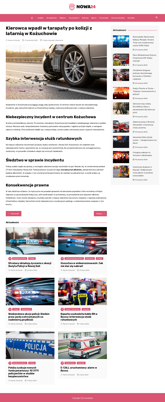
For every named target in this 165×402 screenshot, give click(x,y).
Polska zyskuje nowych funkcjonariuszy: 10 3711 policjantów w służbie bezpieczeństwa (23, 372)
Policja (45, 40)
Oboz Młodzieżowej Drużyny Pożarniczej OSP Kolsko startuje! (144, 58)
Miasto (63, 18)
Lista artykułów (118, 18)
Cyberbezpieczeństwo (74, 258)
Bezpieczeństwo (19, 258)
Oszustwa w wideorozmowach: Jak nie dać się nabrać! (82, 265)
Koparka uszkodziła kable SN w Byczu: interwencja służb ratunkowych (79, 316)
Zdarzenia (59, 40)
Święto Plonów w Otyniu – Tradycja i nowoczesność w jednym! (144, 91)
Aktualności (51, 18)
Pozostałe (103, 18)
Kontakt (131, 18)
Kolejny (99, 213)
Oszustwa (90, 258)
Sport (93, 18)
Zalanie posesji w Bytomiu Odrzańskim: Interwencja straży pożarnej (143, 125)
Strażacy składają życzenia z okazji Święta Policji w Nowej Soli (29, 265)
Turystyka (73, 18)
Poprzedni (15, 213)
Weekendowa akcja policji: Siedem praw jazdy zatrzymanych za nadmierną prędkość (29, 316)
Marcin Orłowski (14, 40)
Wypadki (51, 40)
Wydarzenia (26, 309)
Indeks (40, 18)
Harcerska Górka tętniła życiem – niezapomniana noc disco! (145, 140)
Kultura (85, 18)
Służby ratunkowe (72, 309)
